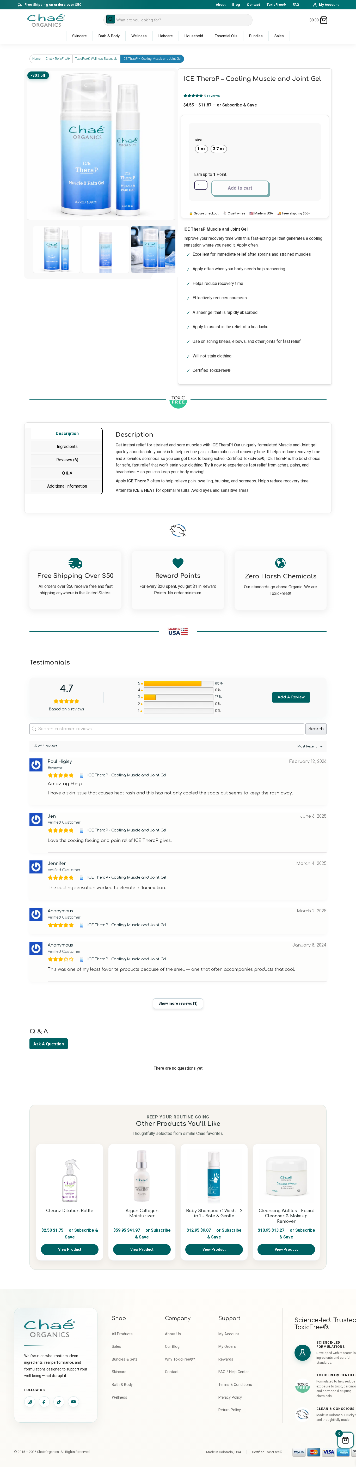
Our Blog (172, 1346)
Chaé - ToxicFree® (58, 59)
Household (194, 36)
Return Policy (229, 1410)
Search (316, 729)
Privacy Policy (230, 1397)
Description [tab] (67, 433)
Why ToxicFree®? (180, 1359)
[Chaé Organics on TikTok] (58, 1401)
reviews (212, 95)
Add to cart (240, 187)
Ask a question (48, 1043)
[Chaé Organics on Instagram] (29, 1401)
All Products (122, 1334)
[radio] (201, 149)
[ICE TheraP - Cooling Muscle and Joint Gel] (82, 775)
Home (36, 59)
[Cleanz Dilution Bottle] (69, 1176)
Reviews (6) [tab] (67, 459)
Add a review (291, 697)
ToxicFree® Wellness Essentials (96, 59)
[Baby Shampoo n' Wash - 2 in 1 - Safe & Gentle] (214, 1176)
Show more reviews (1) (178, 1003)
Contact (253, 5)
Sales (279, 36)
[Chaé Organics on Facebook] (44, 1401)
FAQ (296, 5)
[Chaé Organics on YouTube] (73, 1401)
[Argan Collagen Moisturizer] (141, 1176)
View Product (69, 1249)
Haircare (165, 36)
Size (198, 140)
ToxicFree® (276, 5)
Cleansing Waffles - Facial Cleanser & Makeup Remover (286, 1216)
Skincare (79, 36)
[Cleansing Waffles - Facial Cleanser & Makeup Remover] (286, 1176)
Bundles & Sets (125, 1359)
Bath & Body (109, 36)
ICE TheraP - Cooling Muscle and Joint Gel (126, 775)
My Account (228, 1334)
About (220, 5)
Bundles (256, 36)
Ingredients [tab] (67, 446)
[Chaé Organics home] (46, 20)
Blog (236, 5)
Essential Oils (226, 36)
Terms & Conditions (235, 1384)
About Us (173, 1334)
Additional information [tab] (67, 486)
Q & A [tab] (67, 473)
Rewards (225, 1359)
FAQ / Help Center (233, 1372)
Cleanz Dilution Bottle (69, 1210)
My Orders (227, 1346)
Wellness (139, 36)
